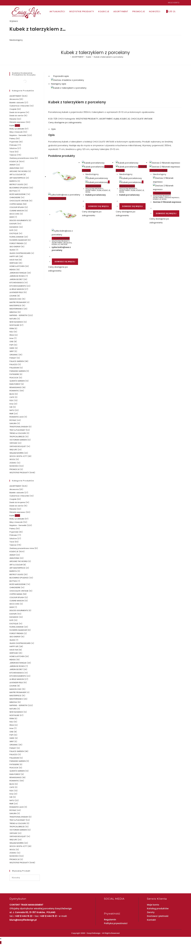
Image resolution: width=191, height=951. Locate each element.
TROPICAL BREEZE (17, 436)
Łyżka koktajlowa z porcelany (61, 249)
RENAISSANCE (16, 387)
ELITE (12, 230)
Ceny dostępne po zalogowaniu (65, 122)
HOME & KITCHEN (17, 266)
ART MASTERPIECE (17, 178)
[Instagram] (13, 2)
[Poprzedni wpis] (52, 76)
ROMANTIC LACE (17, 417)
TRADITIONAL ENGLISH (19, 426)
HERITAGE (14, 263)
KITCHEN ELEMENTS (18, 286)
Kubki (116, 118)
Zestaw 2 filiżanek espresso (167, 202)
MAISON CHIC (16, 299)
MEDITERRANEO (16, 308)
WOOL (87, 192)
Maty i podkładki (17, 128)
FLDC (12, 400)
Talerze (13, 155)
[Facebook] (11, 2)
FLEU (11, 331)
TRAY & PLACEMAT (17, 430)
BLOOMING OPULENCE (19, 187)
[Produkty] (67, 83)
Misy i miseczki (16, 132)
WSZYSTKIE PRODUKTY (87, 118)
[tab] (116, 129)
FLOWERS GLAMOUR (18, 240)
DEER (12, 217)
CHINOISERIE (15, 197)
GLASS (12, 249)
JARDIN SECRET (16, 279)
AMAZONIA (14, 168)
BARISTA (13, 181)
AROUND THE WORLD (19, 171)
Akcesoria (67, 242)
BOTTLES (13, 191)
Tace (12, 151)
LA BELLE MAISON (17, 289)
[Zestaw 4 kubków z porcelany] (67, 79)
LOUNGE (13, 295)
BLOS (12, 394)
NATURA (13, 318)
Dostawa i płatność (157, 916)
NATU (12, 410)
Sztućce (13, 148)
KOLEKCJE (125, 118)
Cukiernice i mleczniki (19, 105)
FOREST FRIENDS (16, 243)
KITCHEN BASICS (17, 282)
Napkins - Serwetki (18, 135)
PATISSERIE (14, 374)
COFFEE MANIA (16, 204)
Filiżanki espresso (172, 197)
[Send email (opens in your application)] (16, 2)
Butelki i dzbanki (17, 102)
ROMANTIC (14, 390)
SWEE (12, 348)
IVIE (11, 407)
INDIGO (13, 269)
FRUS (12, 335)
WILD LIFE (13, 449)
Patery (12, 138)
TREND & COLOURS (18, 433)
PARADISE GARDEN (18, 371)
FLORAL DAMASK (17, 236)
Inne (11, 338)
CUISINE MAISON (17, 210)
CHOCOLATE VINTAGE (141, 118)
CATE (12, 397)
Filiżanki (13, 119)
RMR (11, 413)
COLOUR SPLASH (17, 207)
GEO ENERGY (15, 246)
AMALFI (13, 164)
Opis (53, 129)
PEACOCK (14, 377)
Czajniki (13, 109)
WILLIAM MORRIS (17, 453)
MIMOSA (13, 312)
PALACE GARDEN (17, 361)
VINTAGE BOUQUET (18, 446)
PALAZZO (14, 364)
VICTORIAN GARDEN (18, 439)
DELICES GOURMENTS (19, 220)
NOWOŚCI (14, 466)
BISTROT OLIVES (16, 184)
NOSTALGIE (14, 325)
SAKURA (13, 423)
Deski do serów (16, 115)
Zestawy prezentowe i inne (22, 158)
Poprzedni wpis (61, 76)
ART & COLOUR (16, 174)
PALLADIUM (14, 367)
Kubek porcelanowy (95, 194)
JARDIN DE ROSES (17, 276)
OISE (12, 341)
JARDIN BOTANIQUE (18, 272)
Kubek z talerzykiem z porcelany (108, 57)
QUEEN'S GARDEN (17, 381)
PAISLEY (13, 358)
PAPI (11, 345)
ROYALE (13, 420)
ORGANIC (14, 354)
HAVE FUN (14, 259)
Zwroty (151, 912)
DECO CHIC (15, 214)
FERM (12, 328)
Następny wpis (58, 83)
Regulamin (110, 919)
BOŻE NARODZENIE (18, 194)
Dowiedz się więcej (65, 261)
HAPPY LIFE (14, 256)
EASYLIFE (13, 223)
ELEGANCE (14, 227)
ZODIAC (13, 462)
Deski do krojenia (17, 112)
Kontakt (151, 919)
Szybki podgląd (58, 198)
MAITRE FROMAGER (18, 302)
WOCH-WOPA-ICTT (18, 456)
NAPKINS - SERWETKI (18, 315)
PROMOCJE (15, 469)
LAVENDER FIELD (16, 292)
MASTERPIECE (15, 305)
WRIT (12, 351)
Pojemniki (14, 141)
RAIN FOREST (15, 384)
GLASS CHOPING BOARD (20, 253)
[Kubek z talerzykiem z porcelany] (68, 87)
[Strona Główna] (68, 57)
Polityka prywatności (115, 923)
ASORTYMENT (106, 118)
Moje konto (173, 2)
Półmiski (13, 145)
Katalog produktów (158, 908)
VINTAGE (63, 244)
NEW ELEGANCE (16, 322)
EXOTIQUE (14, 233)
